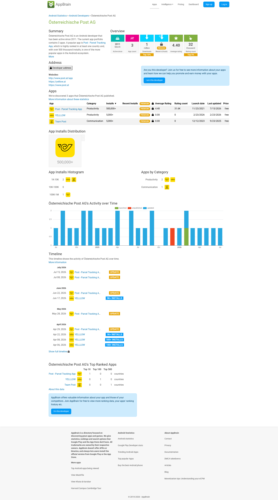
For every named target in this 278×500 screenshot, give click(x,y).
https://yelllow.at (57, 81)
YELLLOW (80, 298)
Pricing (181, 4)
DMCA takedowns (172, 458)
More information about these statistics (69, 99)
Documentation (171, 452)
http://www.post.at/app (61, 78)
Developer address (61, 68)
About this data (56, 389)
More (51, 56)
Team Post (70, 384)
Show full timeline (58, 351)
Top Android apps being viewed (85, 468)
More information (57, 262)
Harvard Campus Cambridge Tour (86, 488)
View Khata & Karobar (81, 481)
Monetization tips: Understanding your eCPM (184, 478)
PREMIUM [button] (145, 104)
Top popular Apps (126, 458)
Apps (154, 4)
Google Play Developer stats (130, 445)
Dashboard (194, 4)
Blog (166, 472)
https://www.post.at (59, 85)
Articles (167, 465)
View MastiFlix (77, 475)
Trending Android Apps (128, 452)
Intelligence (167, 4)
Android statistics (126, 439)
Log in (224, 4)
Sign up (209, 4)
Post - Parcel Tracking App (88, 272)
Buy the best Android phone (130, 465)
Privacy (167, 445)
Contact (168, 439)
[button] (153, 108)
